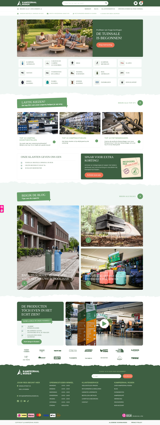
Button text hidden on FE (24, 283)
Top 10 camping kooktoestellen (28, 139)
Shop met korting (105, 45)
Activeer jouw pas (94, 175)
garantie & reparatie (89, 392)
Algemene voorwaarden (118, 422)
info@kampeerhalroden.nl (29, 396)
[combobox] (85, 3)
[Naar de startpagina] (27, 3)
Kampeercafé (119, 395)
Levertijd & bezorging (90, 399)
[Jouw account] (141, 3)
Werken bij (118, 399)
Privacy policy (136, 422)
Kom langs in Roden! (31, 342)
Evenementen (119, 392)
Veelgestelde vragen (90, 385)
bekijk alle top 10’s (127, 103)
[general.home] (28, 372)
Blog (116, 389)
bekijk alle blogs (127, 196)
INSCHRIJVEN (128, 376)
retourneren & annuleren (91, 389)
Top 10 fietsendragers (116, 138)
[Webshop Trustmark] (127, 415)
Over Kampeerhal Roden (123, 385)
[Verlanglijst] (136, 3)
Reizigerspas (119, 402)
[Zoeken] (106, 3)
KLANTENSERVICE (108, 9)
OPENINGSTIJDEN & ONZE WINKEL (130, 9)
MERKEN (88, 9)
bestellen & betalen (89, 395)
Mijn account (119, 405)
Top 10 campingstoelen (74, 138)
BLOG (96, 9)
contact (85, 402)
